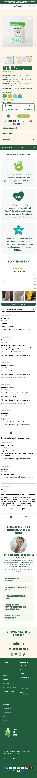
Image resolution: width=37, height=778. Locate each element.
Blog (4, 716)
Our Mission (7, 712)
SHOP (5, 663)
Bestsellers (7, 667)
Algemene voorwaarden (24, 693)
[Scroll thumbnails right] (33, 296)
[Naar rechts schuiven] (34, 60)
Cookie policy (24, 688)
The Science (7, 708)
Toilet (5, 671)
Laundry (6, 675)
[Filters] (3, 310)
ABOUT (6, 704)
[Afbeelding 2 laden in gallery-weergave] (18, 60)
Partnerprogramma (10, 687)
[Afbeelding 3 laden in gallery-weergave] (27, 60)
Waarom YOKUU (7, 148)
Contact (22, 674)
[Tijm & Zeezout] (15, 96)
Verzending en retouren (24, 679)
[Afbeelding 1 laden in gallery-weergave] (9, 60)
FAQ (34, 148)
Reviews (22, 148)
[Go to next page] (29, 433)
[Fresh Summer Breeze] (10, 96)
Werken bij (6, 720)
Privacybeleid (24, 684)
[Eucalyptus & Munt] (4, 96)
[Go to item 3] (30, 296)
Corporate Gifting (9, 691)
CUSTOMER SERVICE (24, 664)
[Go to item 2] (19, 296)
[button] (2, 6)
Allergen (6, 679)
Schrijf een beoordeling (18, 304)
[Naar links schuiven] (3, 60)
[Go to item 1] (7, 296)
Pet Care (6, 683)
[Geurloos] (20, 96)
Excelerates (26, 774)
